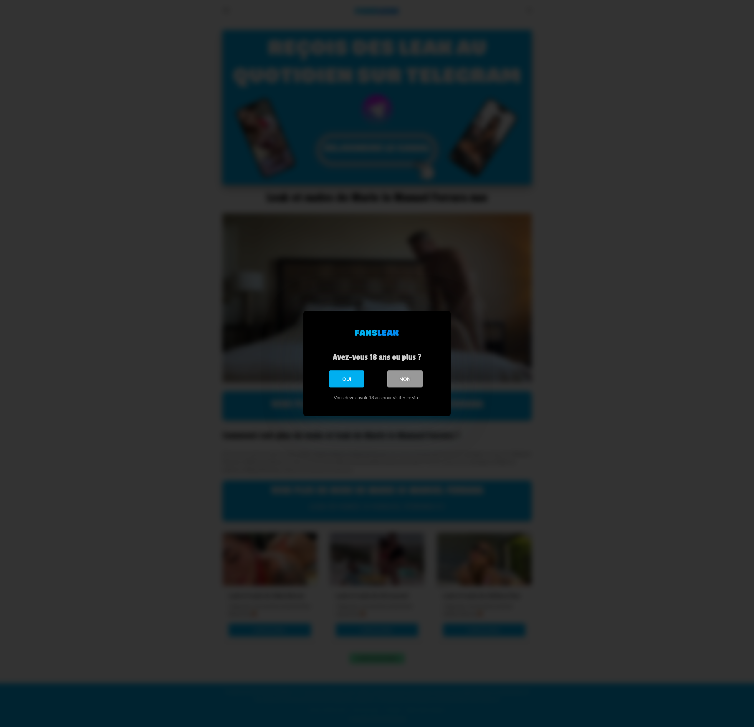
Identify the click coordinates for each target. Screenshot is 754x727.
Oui (346, 379)
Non (405, 379)
